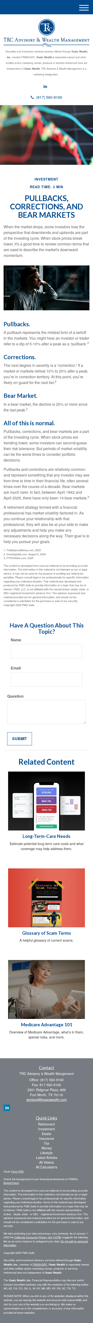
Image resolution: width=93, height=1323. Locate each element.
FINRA (37, 1264)
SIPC (44, 1264)
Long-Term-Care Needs (46, 836)
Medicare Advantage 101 (46, 1024)
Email (16, 668)
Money (46, 1148)
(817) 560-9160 (49, 97)
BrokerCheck (11, 1183)
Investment (46, 1128)
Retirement (46, 1124)
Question (15, 696)
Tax (46, 1143)
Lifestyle (46, 1152)
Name (16, 640)
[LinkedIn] (45, 86)
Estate (46, 1133)
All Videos (46, 1162)
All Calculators (46, 1167)
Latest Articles (46, 1157)
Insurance (46, 1138)
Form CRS (17, 1171)
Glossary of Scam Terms (46, 933)
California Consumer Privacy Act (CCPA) (38, 1237)
